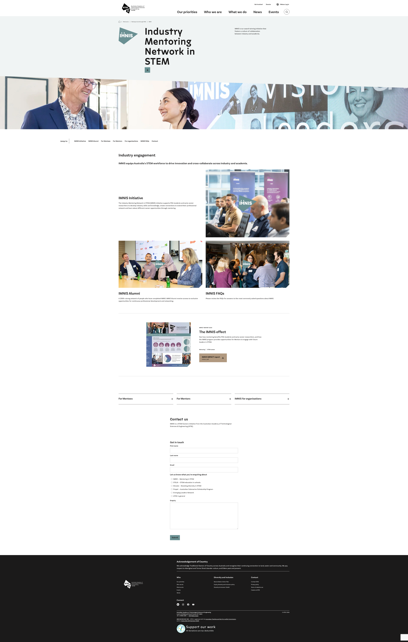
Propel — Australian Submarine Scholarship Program (193, 489)
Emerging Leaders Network (183, 493)
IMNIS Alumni (93, 141)
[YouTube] (193, 604)
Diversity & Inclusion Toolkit (222, 587)
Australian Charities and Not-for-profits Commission (221, 619)
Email (172, 465)
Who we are (213, 12)
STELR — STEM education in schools (186, 482)
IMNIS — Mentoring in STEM (183, 479)
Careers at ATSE (255, 590)
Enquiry (173, 500)
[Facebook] (188, 604)
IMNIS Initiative (80, 141)
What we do (238, 12)
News (257, 12)
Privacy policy (255, 584)
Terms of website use (257, 587)
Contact (155, 141)
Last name (174, 455)
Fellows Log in (284, 4)
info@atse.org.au (193, 615)
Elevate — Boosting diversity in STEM (187, 486)
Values (178, 592)
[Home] (119, 22)
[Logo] (133, 604)
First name (174, 446)
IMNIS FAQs (145, 141)
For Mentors (117, 141)
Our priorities (187, 12)
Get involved (258, 4)
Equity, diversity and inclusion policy (224, 584)
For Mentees (105, 141)
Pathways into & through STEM (138, 21)
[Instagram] (183, 604)
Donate (268, 4)
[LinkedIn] (178, 604)
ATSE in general (179, 496)
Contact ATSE (255, 581)
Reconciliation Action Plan (221, 581)
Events (274, 12)
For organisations (131, 141)
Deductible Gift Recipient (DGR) (190, 620)
